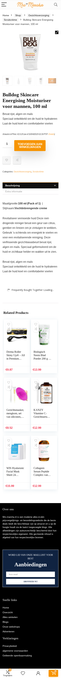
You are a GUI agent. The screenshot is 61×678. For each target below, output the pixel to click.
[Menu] (4, 4)
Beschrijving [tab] (12, 185)
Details (51, 134)
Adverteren (8, 631)
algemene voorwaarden (15, 650)
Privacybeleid (10, 646)
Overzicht (8, 612)
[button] (56, 32)
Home (6, 15)
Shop (18, 15)
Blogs (5, 622)
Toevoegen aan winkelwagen (30, 146)
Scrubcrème (10, 19)
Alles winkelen (10, 617)
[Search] (56, 4)
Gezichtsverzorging (38, 15)
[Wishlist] (23, 673)
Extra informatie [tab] (13, 191)
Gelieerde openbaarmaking (17, 655)
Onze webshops (11, 626)
